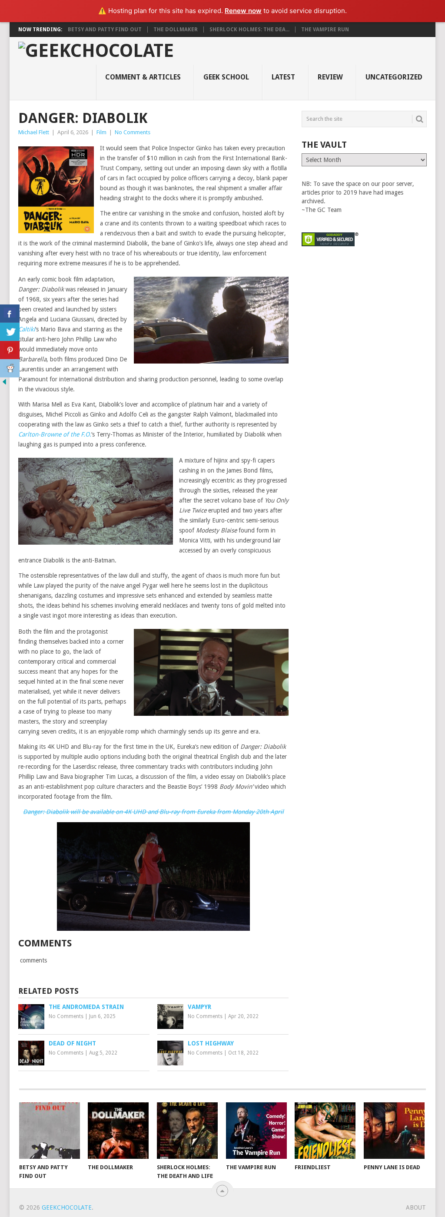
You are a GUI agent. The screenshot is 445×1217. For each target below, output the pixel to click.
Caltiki (26, 329)
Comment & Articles (143, 77)
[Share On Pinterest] (10, 350)
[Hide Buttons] (4, 383)
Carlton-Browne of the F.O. (54, 434)
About (416, 1207)
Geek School (226, 77)
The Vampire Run (325, 29)
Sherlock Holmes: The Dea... (249, 29)
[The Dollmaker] (118, 1130)
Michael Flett (33, 132)
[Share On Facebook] (10, 313)
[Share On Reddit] (10, 368)
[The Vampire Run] (256, 1130)
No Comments (132, 132)
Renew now (243, 11)
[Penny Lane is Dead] (394, 1130)
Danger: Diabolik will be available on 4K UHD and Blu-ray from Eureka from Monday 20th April (153, 811)
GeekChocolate (67, 1207)
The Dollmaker (175, 29)
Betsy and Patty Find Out (105, 29)
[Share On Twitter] (10, 332)
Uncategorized (393, 77)
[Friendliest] (325, 1130)
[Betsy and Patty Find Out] (49, 1130)
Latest (283, 77)
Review (330, 77)
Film (101, 132)
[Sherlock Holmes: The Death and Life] (187, 1130)
